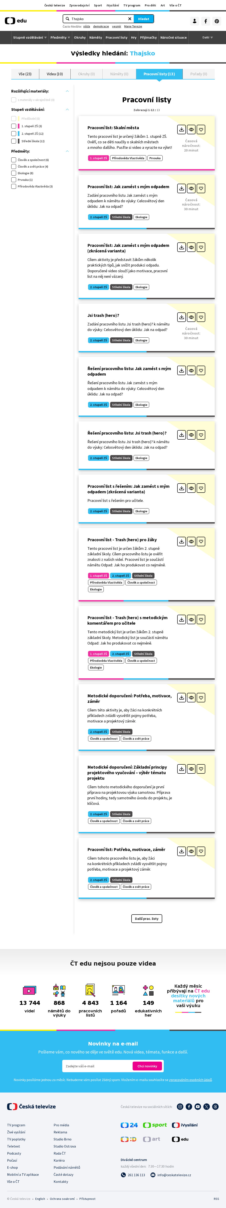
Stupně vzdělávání (28, 37)
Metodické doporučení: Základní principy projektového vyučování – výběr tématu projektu (127, 772)
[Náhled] (191, 129)
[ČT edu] (15, 22)
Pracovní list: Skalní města (113, 127)
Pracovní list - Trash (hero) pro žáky (122, 539)
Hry (133, 37)
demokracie (101, 26)
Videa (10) (55, 73)
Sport (98, 5)
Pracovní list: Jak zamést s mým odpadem (128, 186)
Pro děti (150, 5)
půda (86, 26)
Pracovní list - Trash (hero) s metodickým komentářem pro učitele (127, 620)
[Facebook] (205, 21)
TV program (131, 5)
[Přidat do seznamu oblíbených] (201, 129)
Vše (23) (25, 73)
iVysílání (113, 5)
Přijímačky (148, 37)
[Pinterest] (216, 21)
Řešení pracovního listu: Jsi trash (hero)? (127, 433)
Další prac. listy (146, 918)
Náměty (95, 37)
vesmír (116, 26)
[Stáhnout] (181, 129)
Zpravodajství (79, 5)
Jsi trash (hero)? (103, 315)
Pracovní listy (116, 37)
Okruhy (80, 37)
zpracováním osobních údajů (190, 1080)
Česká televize (54, 5)
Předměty (58, 37)
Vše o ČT (176, 5)
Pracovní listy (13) (159, 73)
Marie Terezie (133, 26)
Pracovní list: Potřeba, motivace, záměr (126, 849)
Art (163, 5)
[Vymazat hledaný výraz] (130, 19)
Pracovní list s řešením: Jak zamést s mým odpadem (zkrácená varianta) (128, 488)
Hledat (143, 19)
